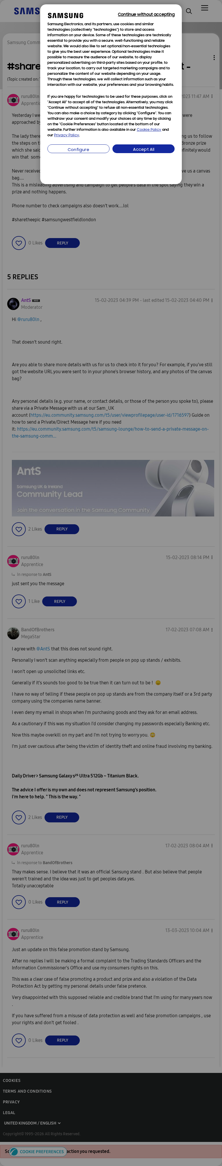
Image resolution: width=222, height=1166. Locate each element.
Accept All (143, 150)
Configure (78, 150)
